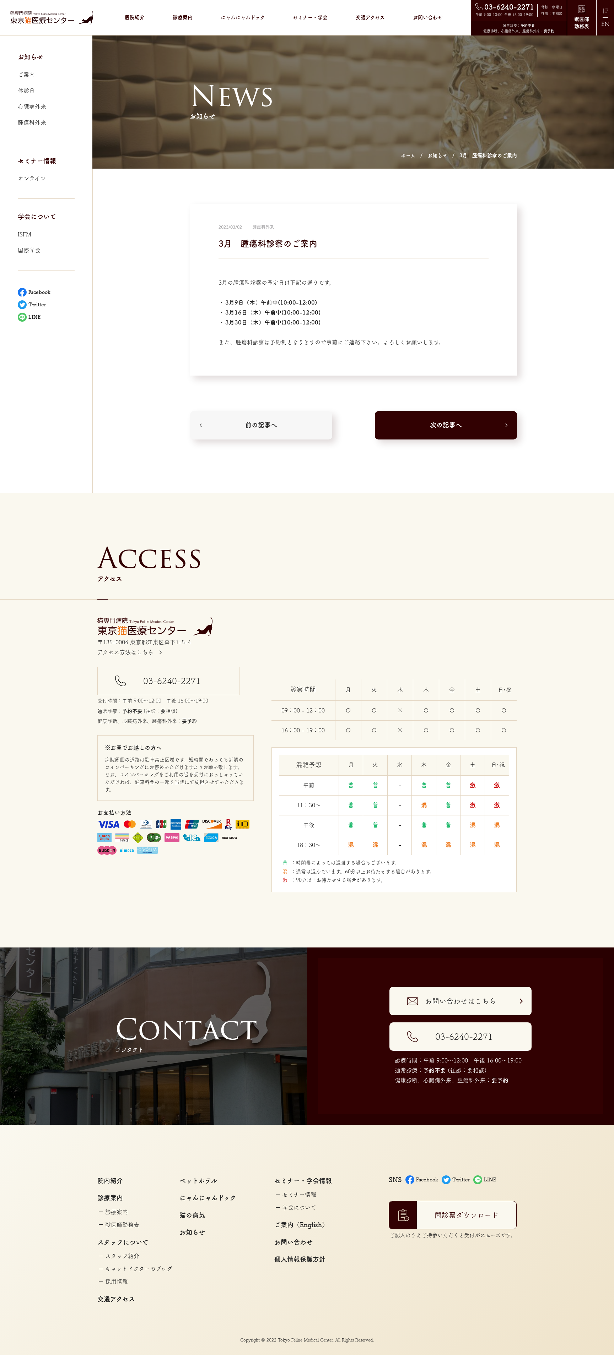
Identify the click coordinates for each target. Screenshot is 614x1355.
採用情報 (116, 1281)
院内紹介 (110, 1181)
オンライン (32, 178)
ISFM (24, 234)
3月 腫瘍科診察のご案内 (488, 155)
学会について (299, 1207)
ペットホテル (198, 1181)
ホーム (408, 155)
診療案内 (116, 1212)
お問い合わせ (428, 17)
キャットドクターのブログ (138, 1269)
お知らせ (437, 155)
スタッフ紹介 (122, 1256)
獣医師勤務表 (122, 1225)
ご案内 (26, 74)
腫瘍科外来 (32, 122)
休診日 (26, 90)
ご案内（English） (301, 1225)
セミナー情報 (299, 1194)
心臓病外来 (32, 106)
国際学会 (29, 250)
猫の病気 (192, 1215)
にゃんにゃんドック (243, 17)
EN (605, 24)
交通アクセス (370, 17)
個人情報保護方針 (299, 1259)
